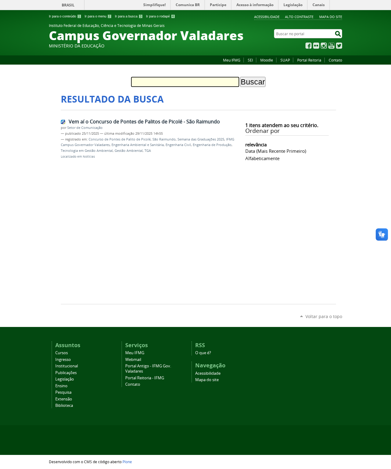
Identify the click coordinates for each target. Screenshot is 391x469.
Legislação (64, 379)
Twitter (339, 46)
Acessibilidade (267, 16)
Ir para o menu (97, 16)
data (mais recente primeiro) (275, 151)
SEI (250, 60)
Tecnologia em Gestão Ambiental (87, 150)
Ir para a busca (128, 16)
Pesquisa (63, 392)
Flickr (316, 46)
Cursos (61, 352)
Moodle (266, 60)
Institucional (66, 366)
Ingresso (63, 359)
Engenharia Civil (178, 145)
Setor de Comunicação (85, 128)
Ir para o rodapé (160, 16)
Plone (127, 461)
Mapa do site (330, 16)
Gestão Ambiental (129, 150)
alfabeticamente (262, 158)
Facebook (308, 46)
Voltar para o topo (323, 316)
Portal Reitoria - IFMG (144, 378)
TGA (147, 150)
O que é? (203, 352)
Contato (335, 60)
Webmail (133, 359)
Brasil (68, 5)
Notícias (89, 157)
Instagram (324, 46)
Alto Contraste (299, 16)
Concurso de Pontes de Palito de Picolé (120, 139)
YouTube (331, 46)
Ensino (61, 385)
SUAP (285, 60)
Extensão (63, 399)
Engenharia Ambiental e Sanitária (137, 145)
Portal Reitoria (309, 60)
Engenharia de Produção (212, 145)
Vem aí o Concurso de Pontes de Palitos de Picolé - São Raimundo (144, 121)
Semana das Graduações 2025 (200, 139)
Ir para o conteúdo (64, 16)
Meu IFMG (231, 60)
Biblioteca (64, 405)
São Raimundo (164, 139)
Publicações (66, 372)
